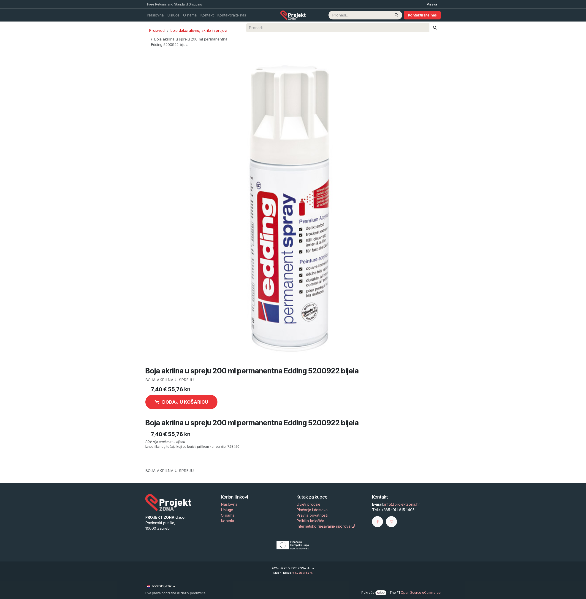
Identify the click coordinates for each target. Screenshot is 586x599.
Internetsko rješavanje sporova (324, 526)
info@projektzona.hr (402, 504)
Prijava (432, 4)
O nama (227, 515)
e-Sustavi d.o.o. (302, 572)
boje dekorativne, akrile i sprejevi (198, 30)
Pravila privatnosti (312, 515)
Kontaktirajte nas (422, 15)
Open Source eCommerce (421, 592)
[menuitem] (155, 15)
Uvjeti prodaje (308, 504)
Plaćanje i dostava (312, 509)
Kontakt (227, 520)
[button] (181, 402)
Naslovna (229, 504)
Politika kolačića (310, 520)
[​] (379, 521)
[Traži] (396, 15)
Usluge (227, 509)
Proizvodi (157, 30)
